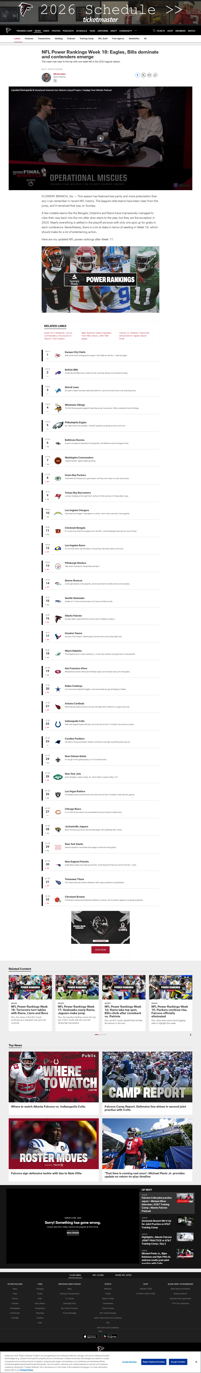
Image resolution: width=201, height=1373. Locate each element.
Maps (69, 1289)
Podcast (15, 1303)
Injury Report (40, 1303)
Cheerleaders (15, 1308)
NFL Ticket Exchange (108, 1313)
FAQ (107, 1323)
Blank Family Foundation (180, 1289)
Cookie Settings (129, 1362)
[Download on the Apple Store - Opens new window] (89, 1336)
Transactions (40, 1308)
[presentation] (191, 1035)
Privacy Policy (26, 1370)
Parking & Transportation (69, 1294)
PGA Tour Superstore (180, 1303)
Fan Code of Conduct (69, 1308)
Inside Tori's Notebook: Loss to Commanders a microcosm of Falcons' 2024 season (58, 336)
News (15, 1289)
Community (15, 1313)
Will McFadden (59, 74)
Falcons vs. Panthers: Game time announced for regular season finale (134, 336)
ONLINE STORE (146, 1289)
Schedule (40, 1289)
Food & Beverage (69, 1313)
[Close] (196, 1362)
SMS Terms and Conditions (108, 1327)
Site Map (14, 1318)
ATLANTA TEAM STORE (145, 1294)
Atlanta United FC (180, 1294)
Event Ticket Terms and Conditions (108, 1318)
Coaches (39, 1318)
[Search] (154, 30)
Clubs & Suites (108, 1308)
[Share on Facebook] (137, 76)
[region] (100, 1362)
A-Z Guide (69, 1298)
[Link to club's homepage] (8, 30)
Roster (40, 1294)
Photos (15, 1298)
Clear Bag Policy (69, 1303)
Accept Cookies (178, 1362)
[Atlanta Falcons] (100, 1350)
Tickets (108, 1294)
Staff (40, 1323)
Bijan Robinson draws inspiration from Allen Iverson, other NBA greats (97, 336)
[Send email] (149, 76)
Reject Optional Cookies (154, 1362)
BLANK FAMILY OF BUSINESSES (180, 1284)
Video (15, 1294)
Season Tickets (108, 1298)
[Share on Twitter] (143, 76)
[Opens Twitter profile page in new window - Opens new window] (55, 80)
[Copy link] (155, 75)
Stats (40, 1298)
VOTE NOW (100, 949)
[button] (100, 138)
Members (108, 1289)
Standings (40, 1313)
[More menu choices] (135, 30)
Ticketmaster (108, 1303)
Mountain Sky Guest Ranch (180, 1298)
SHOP (145, 1284)
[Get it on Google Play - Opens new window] (110, 1337)
